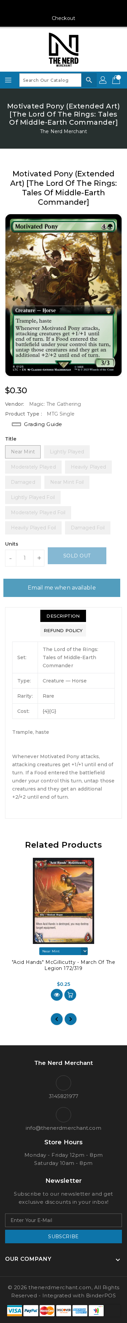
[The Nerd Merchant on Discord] (76, 8)
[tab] (63, 616)
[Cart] (117, 80)
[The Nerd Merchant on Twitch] (89, 8)
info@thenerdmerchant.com (63, 1128)
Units (12, 544)
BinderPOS (101, 1295)
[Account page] (103, 80)
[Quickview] (57, 995)
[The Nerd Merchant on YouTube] (64, 8)
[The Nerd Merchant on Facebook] (38, 8)
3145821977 (64, 1096)
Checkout (63, 18)
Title (11, 439)
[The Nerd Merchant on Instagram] (50, 8)
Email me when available (62, 587)
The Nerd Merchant (63, 131)
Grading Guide (43, 424)
